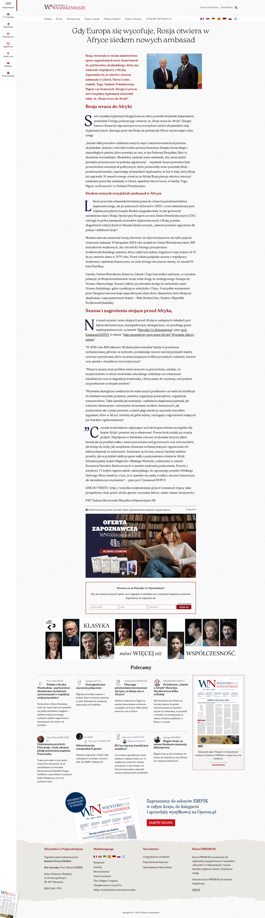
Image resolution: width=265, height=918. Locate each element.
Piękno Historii (112, 19)
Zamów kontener (102, 876)
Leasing (98, 867)
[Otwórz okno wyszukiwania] (236, 8)
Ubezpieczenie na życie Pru (108, 885)
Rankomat (99, 862)
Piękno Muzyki (133, 19)
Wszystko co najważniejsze (150, 913)
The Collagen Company (106, 880)
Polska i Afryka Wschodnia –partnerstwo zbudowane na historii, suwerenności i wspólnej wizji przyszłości (53, 691)
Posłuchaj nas (8, 37)
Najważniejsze (8, 7)
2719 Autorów (8, 17)
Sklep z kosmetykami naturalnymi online (115, 889)
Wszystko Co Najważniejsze (155, 330)
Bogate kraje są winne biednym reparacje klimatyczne (170, 744)
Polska (48, 19)
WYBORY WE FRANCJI (158, 19)
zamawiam (218, 765)
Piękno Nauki (92, 19)
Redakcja (8, 66)
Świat (59, 19)
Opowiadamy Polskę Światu (157, 867)
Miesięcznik (73, 19)
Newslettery (8, 27)
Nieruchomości (101, 871)
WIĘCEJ (196, 889)
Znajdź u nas (8, 56)
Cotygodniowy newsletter (156, 857)
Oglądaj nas (8, 46)
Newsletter (227, 7)
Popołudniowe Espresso (155, 862)
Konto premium (8, 76)
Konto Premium (209, 7)
